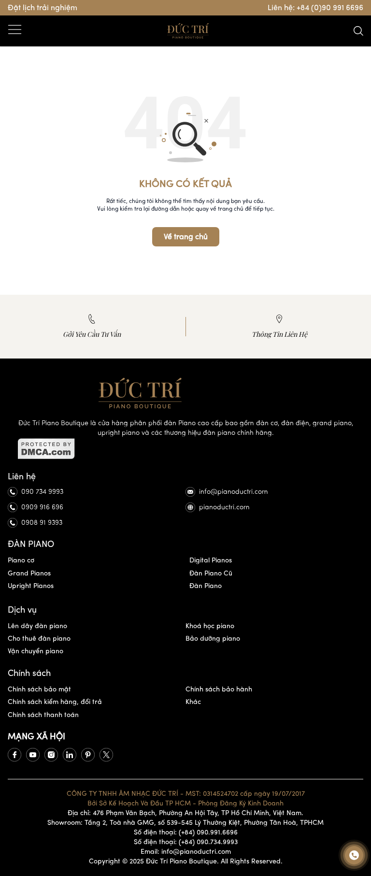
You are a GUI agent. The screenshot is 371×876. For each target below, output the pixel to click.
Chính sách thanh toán (43, 714)
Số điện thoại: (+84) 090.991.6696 (186, 832)
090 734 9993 (42, 491)
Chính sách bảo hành (219, 689)
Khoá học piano (210, 626)
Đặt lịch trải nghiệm (42, 7)
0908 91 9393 (41, 522)
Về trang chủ (186, 236)
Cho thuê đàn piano (39, 638)
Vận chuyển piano (35, 651)
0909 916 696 (42, 507)
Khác (193, 701)
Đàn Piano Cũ (210, 573)
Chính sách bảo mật (39, 689)
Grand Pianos (29, 573)
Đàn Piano (205, 585)
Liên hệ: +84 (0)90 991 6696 (315, 7)
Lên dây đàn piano (37, 626)
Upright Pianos (31, 585)
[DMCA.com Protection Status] (185, 449)
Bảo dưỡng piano (213, 638)
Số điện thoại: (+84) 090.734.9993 (186, 842)
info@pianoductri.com (233, 491)
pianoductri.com (224, 507)
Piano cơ (21, 560)
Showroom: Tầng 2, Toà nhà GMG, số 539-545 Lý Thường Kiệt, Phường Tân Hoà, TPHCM (185, 822)
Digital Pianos (210, 560)
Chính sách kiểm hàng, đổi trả (55, 701)
